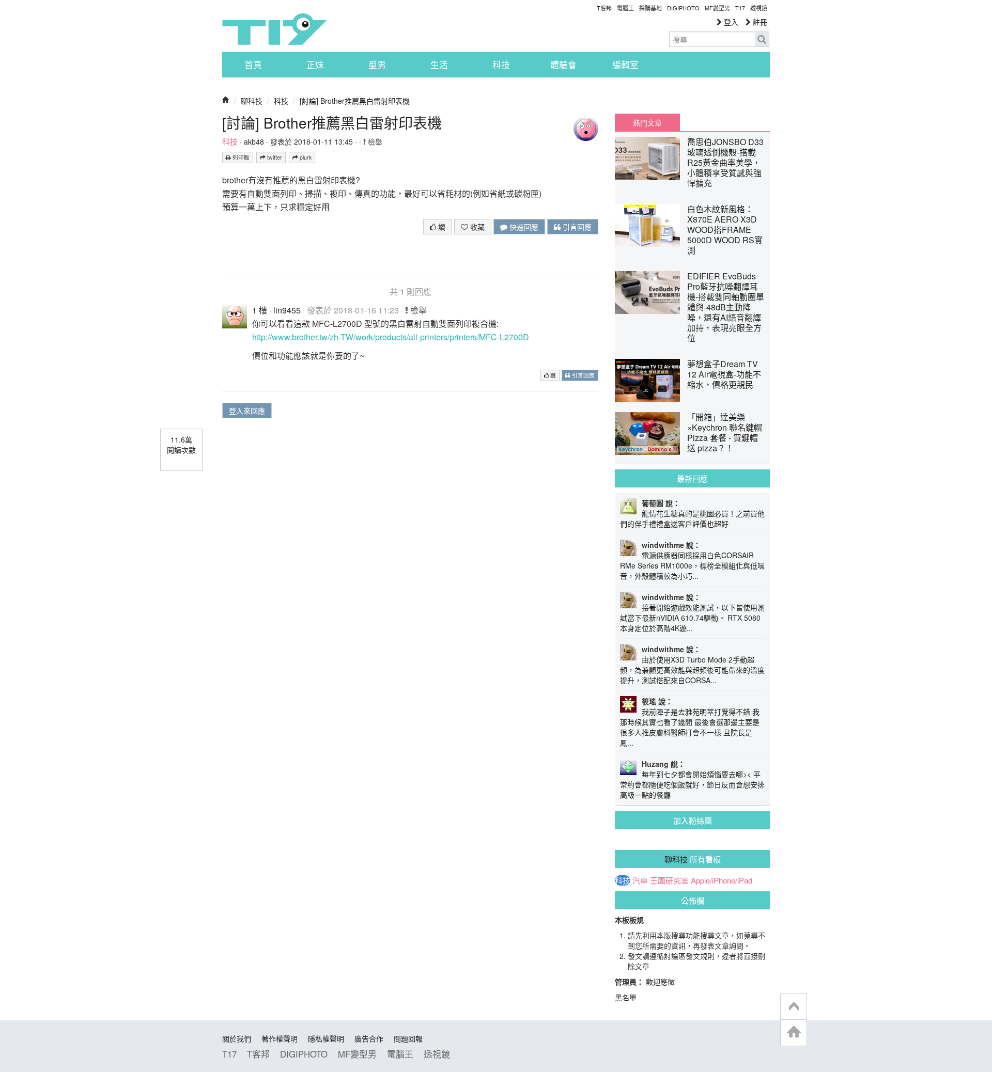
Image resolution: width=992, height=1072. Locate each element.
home (794, 1032)
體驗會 (563, 64)
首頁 (253, 64)
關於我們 (236, 1038)
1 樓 (259, 310)
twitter (274, 157)
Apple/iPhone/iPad (721, 880)
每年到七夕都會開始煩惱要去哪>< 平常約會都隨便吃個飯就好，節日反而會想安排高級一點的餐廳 (692, 784)
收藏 (476, 227)
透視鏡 (758, 8)
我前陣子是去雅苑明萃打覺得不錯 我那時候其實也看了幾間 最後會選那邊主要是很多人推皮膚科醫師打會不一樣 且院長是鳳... (690, 727)
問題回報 (408, 1038)
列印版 (240, 157)
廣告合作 (368, 1038)
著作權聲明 (279, 1038)
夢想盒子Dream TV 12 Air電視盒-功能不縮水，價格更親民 (724, 374)
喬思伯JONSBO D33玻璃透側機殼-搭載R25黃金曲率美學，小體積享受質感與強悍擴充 (725, 162)
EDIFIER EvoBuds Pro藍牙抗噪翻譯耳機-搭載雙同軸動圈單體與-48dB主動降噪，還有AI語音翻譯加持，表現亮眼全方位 (725, 307)
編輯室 (625, 64)
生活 (439, 64)
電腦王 (625, 8)
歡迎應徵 (660, 981)
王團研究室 (669, 880)
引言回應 (576, 227)
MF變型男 (717, 8)
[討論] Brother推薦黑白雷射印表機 (355, 101)
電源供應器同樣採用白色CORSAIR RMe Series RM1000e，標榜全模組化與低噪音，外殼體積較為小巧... (692, 565)
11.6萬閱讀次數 (181, 444)
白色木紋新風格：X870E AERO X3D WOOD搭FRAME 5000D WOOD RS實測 (725, 229)
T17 (274, 29)
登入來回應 (247, 410)
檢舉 (374, 141)
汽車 (640, 880)
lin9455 (287, 310)
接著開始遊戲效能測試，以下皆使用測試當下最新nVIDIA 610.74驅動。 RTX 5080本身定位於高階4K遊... (692, 617)
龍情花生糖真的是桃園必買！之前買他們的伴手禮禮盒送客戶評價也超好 (692, 518)
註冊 (759, 22)
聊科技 (251, 101)
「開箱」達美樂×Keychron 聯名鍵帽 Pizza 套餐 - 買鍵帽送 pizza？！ (724, 432)
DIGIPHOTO (683, 8)
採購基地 (650, 8)
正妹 (315, 64)
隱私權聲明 (326, 1038)
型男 (377, 64)
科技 (501, 64)
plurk (305, 157)
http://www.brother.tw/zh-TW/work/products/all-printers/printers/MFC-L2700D (390, 337)
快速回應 (522, 227)
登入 (730, 22)
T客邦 (604, 8)
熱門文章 (647, 122)
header (794, 1007)
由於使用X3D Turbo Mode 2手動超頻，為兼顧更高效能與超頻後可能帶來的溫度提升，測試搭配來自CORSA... (692, 669)
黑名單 (626, 997)
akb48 (254, 141)
